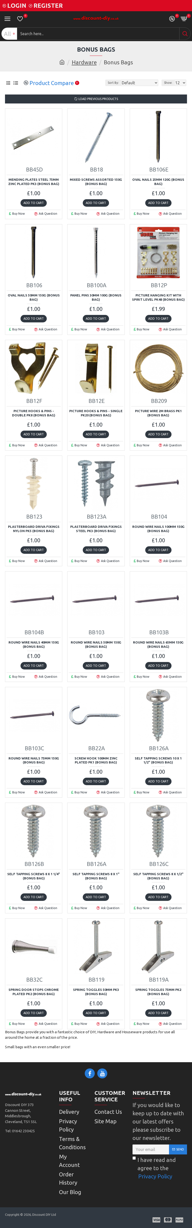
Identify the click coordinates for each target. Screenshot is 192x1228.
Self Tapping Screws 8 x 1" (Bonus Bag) (96, 876)
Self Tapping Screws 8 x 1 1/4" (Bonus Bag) (33, 876)
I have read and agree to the (157, 1168)
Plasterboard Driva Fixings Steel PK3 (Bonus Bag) (96, 529)
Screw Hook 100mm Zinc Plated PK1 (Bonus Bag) (96, 760)
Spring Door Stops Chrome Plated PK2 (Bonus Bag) (33, 992)
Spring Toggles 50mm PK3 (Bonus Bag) (96, 992)
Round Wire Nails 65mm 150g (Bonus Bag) (158, 644)
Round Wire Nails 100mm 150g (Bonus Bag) (158, 529)
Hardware (84, 62)
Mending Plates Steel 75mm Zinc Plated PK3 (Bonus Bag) (33, 182)
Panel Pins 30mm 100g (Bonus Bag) (96, 297)
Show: (168, 82)
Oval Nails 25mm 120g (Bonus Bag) (158, 182)
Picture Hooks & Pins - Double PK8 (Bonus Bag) (33, 413)
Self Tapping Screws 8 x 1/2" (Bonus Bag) (158, 876)
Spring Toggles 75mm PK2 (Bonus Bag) (158, 992)
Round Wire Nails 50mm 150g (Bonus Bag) (96, 644)
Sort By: (113, 82)
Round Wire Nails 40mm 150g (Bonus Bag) (33, 644)
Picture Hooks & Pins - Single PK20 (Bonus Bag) (95, 413)
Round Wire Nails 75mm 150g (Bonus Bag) (33, 760)
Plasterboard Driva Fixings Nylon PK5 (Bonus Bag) (34, 529)
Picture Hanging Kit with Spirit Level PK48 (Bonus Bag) (158, 297)
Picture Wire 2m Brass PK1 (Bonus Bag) (158, 413)
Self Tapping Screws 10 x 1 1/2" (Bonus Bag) (158, 760)
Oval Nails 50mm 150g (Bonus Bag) (34, 297)
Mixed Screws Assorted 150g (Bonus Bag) (96, 182)
